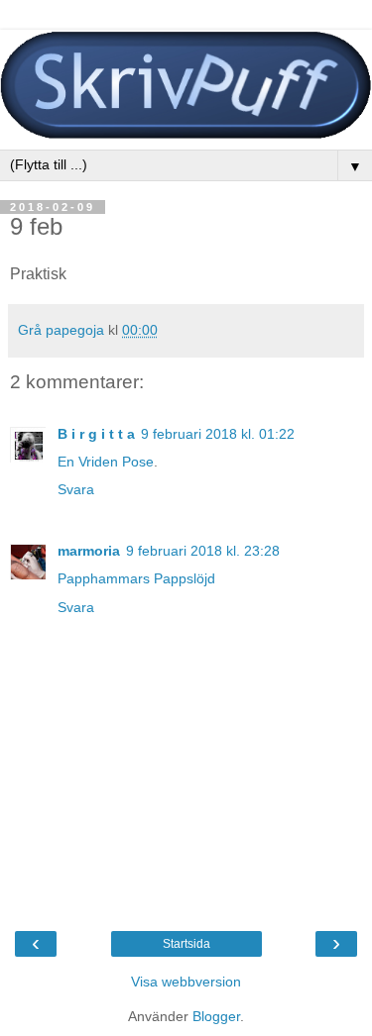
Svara (76, 489)
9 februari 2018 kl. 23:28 (203, 551)
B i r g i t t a (96, 434)
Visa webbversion (186, 981)
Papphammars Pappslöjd (136, 578)
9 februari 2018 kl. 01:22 (218, 434)
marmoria (89, 551)
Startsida (186, 944)
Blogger (216, 1016)
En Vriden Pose (106, 461)
